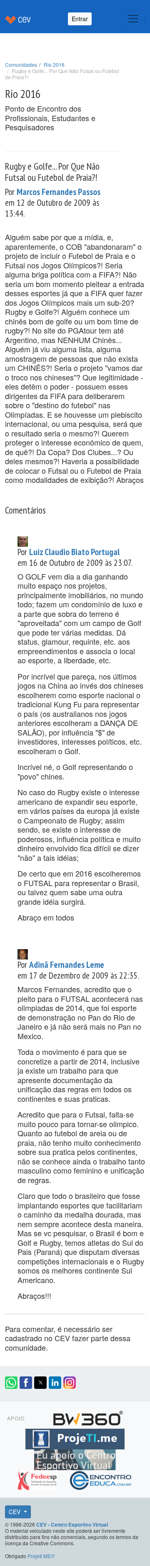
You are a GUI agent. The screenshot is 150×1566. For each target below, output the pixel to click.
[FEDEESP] (38, 1478)
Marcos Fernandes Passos (58, 191)
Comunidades (21, 64)
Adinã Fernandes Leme (66, 964)
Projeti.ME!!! (41, 1555)
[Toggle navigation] (133, 18)
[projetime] (75, 1437)
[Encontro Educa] (101, 1478)
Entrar (80, 19)
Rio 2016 (54, 64)
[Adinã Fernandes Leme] (23, 953)
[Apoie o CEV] (75, 1458)
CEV (15, 1512)
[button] (11, 1382)
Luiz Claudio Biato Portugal (74, 552)
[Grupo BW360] (87, 1416)
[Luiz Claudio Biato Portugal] (23, 540)
